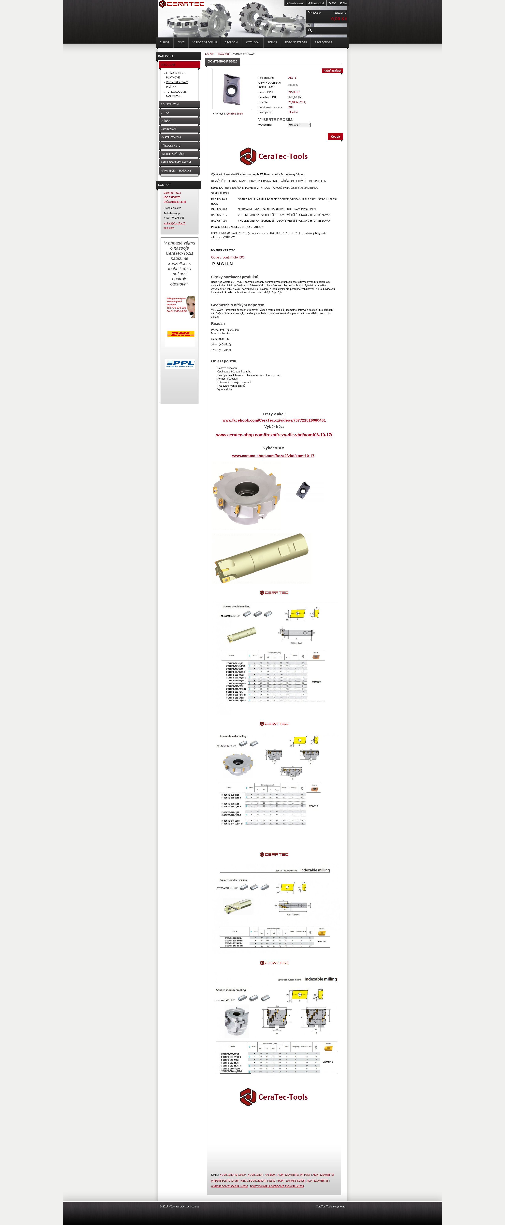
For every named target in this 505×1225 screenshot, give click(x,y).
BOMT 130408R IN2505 (291, 1180)
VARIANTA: (265, 124)
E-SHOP (209, 54)
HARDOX (270, 1174)
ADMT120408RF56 (317, 1180)
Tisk (345, 3)
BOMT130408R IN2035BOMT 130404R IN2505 (277, 1186)
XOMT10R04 (255, 1174)
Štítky (214, 1174)
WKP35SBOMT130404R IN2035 (229, 1186)
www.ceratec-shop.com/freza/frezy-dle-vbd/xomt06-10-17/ (274, 434)
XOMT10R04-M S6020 (233, 1174)
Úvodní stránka (296, 3)
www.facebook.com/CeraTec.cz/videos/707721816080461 (274, 420)
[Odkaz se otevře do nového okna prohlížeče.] (231, 109)
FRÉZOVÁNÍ (223, 54)
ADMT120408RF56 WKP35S (294, 1174)
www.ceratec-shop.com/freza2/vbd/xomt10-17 (273, 456)
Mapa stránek (318, 3)
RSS (334, 3)
